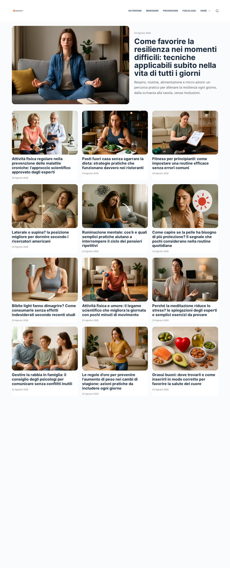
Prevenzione (170, 10)
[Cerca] (217, 11)
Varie (203, 10)
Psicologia (189, 10)
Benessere (152, 10)
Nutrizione (135, 10)
